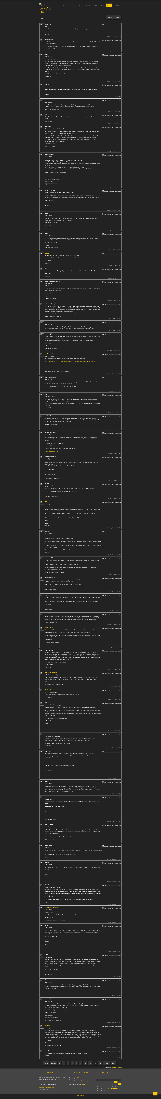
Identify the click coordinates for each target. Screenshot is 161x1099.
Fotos (65, 258)
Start (46, 1063)
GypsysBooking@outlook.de (47, 1087)
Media (81, 5)
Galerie (88, 5)
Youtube (86, 1082)
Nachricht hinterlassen (113, 17)
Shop (102, 5)
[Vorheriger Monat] (97, 1078)
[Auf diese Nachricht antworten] (111, 25)
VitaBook (119, 1067)
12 (100, 1063)
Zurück (53, 1063)
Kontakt (116, 5)
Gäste (109, 5)
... (85, 1063)
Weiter (106, 1063)
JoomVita (114, 1067)
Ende (113, 1063)
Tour (95, 5)
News (64, 5)
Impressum (80, 1095)
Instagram (81, 1080)
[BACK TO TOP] (155, 1093)
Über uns (72, 5)
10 (90, 1063)
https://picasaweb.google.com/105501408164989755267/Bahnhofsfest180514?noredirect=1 (70, 361)
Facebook (80, 1078)
